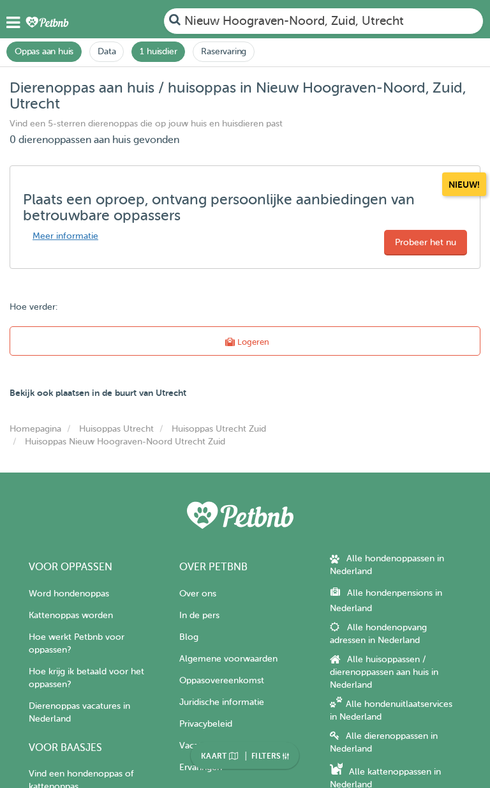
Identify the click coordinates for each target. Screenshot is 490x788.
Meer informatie (65, 236)
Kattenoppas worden (71, 615)
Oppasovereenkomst (221, 680)
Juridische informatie (221, 702)
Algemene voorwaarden (228, 658)
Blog (188, 637)
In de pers (199, 615)
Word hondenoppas (69, 593)
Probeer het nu (425, 242)
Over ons (197, 593)
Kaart (215, 756)
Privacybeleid (205, 724)
